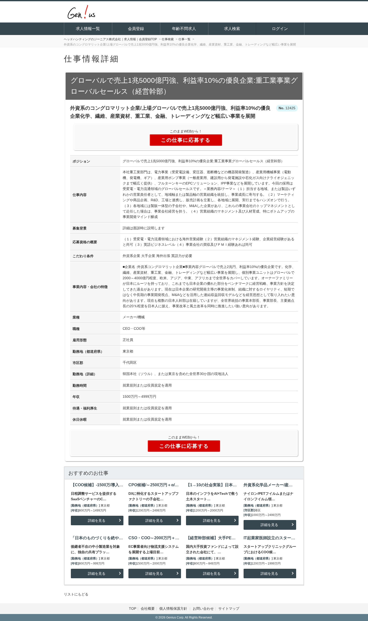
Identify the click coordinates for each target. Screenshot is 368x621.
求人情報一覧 (88, 28)
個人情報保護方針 (173, 608)
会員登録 (136, 28)
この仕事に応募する (186, 140)
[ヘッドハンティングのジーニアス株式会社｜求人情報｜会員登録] (81, 11)
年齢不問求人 (184, 28)
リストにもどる (76, 594)
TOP (132, 608)
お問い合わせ (203, 608)
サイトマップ (228, 608)
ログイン (280, 28)
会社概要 (148, 608)
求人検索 (232, 28)
